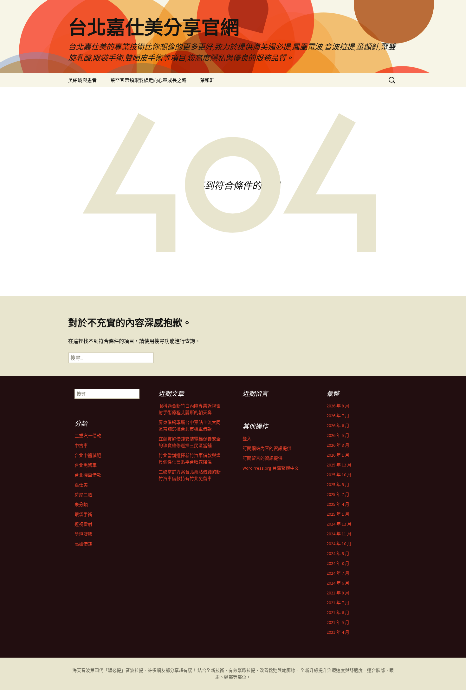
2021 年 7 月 (338, 603)
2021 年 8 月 (338, 593)
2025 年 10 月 (339, 475)
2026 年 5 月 (338, 435)
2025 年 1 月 (338, 514)
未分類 (81, 504)
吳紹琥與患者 (82, 80)
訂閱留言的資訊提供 (262, 458)
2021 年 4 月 (338, 632)
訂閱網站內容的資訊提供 (267, 448)
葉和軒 (207, 80)
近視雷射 (83, 524)
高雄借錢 (83, 544)
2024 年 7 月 (338, 573)
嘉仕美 (81, 485)
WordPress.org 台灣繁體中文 (271, 468)
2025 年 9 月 (338, 484)
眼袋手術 (83, 514)
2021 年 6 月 (338, 612)
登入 (247, 438)
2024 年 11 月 (339, 534)
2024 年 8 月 (338, 563)
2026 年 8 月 (338, 406)
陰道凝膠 (83, 534)
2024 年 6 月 (338, 583)
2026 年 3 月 (338, 445)
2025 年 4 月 (338, 504)
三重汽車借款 (87, 436)
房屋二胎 (83, 495)
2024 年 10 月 (339, 543)
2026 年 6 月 (338, 425)
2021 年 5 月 (338, 622)
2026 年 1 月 (338, 455)
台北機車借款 (87, 475)
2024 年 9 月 (338, 553)
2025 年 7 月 (338, 494)
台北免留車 (85, 465)
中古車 (81, 445)
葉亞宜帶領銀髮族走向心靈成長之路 (148, 80)
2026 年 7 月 (338, 416)
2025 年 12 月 (339, 465)
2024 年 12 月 (339, 524)
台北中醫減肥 (87, 455)
